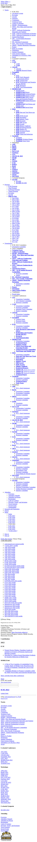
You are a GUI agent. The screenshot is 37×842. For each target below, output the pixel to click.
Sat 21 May (15, 220)
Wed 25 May (16, 226)
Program (7, 184)
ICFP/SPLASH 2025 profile (13, 581)
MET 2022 (4, 786)
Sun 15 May (16, 210)
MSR (17, 111)
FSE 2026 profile (10, 577)
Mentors (18, 285)
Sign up (7, 535)
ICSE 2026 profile (10, 594)
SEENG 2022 (5, 797)
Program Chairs (20, 321)
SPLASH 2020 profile (11, 611)
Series (10, 514)
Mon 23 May (16, 223)
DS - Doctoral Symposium (20, 42)
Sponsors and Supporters (12, 509)
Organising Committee (23, 425)
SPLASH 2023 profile (11, 613)
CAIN (18, 64)
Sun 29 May (16, 233)
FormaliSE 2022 (6, 757)
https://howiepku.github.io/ (19, 632)
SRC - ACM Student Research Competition (14, 727)
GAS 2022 (4, 781)
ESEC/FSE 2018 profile (12, 569)
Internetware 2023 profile (12, 604)
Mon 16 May (16, 211)
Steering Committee (22, 327)
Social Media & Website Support (26, 474)
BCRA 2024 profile (10, 561)
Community (15, 20)
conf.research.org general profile (14, 544)
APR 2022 (4, 770)
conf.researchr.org (9, 697)
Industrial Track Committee (24, 309)
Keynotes (15, 15)
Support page (4, 698)
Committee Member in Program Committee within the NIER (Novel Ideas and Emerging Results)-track (20, 671)
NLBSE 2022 (5, 787)
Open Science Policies (19, 53)
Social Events (12, 505)
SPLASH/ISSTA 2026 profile (13, 616)
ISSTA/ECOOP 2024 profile (13, 603)
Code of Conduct (13, 500)
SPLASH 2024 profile (11, 614)
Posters (14, 47)
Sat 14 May (15, 208)
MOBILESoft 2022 (7, 760)
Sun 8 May (15, 198)
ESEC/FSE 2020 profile (12, 571)
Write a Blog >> (5, 1)
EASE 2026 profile (10, 564)
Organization (8, 243)
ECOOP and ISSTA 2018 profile (14, 566)
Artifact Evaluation (18, 23)
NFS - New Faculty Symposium (21, 43)
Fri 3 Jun (14, 241)
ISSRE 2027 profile (10, 597)
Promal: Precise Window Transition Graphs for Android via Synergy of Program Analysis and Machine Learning (19, 651)
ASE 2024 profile (10, 556)
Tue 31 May (15, 236)
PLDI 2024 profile (10, 609)
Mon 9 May (15, 200)
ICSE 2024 (11, 521)
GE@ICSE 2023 (6, 782)
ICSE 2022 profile (6, 540)
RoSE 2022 (4, 792)
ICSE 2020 (11, 527)
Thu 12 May (16, 205)
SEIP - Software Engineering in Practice (24, 33)
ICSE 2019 (11, 529)
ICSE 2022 (4, 539)
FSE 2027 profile (10, 579)
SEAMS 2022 (5, 810)
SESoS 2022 (4, 801)
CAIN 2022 (4, 753)
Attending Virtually (14, 495)
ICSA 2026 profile (10, 584)
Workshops (15, 50)
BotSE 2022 (4, 772)
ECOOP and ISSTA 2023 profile (14, 567)
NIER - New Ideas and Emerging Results (13, 719)
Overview (11, 494)
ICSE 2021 (11, 526)
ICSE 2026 (11, 517)
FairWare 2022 (5, 779)
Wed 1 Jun (15, 238)
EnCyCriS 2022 (5, 777)
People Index (16, 294)
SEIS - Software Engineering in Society (24, 35)
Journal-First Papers (18, 37)
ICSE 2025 (11, 519)
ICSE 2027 (11, 516)
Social (14, 57)
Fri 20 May (15, 218)
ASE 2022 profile (10, 552)
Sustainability (12, 507)
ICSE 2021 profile (10, 587)
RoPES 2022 (5, 791)
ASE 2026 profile (10, 559)
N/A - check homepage (23, 388)
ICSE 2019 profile (10, 586)
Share (2, 679)
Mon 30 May (16, 235)
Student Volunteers (17, 52)
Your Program (12, 188)
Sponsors (15, 18)
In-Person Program (14, 189)
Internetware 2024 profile (12, 606)
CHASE (18, 69)
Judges (18, 275)
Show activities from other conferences (12, 675)
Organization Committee (23, 408)
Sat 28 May (15, 231)
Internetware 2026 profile (12, 608)
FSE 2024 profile (10, 574)
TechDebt (19, 137)
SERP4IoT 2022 (6, 799)
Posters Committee (21, 311)
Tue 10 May (15, 201)
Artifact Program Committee (24, 489)
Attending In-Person (14, 497)
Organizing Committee (19, 247)
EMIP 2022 (4, 776)
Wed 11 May (16, 203)
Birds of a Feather (17, 48)
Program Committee (22, 273)
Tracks (7, 10)
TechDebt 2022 (5, 763)
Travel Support (12, 504)
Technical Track (17, 22)
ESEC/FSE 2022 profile (12, 572)
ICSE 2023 (11, 522)
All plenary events (17, 13)
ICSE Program (12, 186)
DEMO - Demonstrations (19, 25)
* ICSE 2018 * (12, 531)
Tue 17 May (15, 213)
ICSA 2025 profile (10, 582)
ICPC (17, 75)
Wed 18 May (16, 215)
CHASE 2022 (5, 755)
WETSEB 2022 (5, 802)
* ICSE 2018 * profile (11, 545)
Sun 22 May (16, 221)
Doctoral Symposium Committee (26, 487)
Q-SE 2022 (4, 789)
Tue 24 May (15, 225)
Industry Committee (22, 485)
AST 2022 (4, 751)
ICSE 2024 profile (10, 591)
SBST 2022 (4, 794)
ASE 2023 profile (10, 554)
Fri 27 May (15, 230)
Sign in (7, 534)
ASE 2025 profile (10, 557)
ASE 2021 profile (10, 550)
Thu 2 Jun (15, 240)
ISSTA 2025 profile (10, 601)
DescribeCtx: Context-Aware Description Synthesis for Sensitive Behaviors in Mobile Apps (20, 656)
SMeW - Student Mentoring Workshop (23, 45)
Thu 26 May (16, 228)
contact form (4, 693)
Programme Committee (23, 393)
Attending (8, 492)
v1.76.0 (18, 697)
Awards (14, 17)
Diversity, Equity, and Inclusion (17, 502)
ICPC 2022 (4, 758)
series (10, 539)
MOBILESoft (20, 90)
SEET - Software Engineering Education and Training (21, 31)
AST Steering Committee (23, 301)
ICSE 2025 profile (10, 592)
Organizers (19, 403)
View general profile (6, 682)
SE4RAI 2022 (5, 796)
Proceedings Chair (21, 470)
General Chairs (20, 319)
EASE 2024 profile (10, 562)
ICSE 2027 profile (10, 596)
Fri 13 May (15, 206)
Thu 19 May (16, 216)
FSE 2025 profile (10, 576)
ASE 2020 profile (10, 549)
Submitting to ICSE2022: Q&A (21, 55)
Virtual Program (13, 191)
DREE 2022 (4, 774)
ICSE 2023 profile (10, 589)
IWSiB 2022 (4, 784)
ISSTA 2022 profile (10, 599)
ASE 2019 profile (10, 547)
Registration (12, 499)
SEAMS (18, 181)
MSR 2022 (4, 762)
